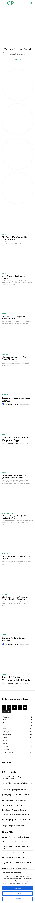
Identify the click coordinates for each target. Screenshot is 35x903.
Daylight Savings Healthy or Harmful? (14, 826)
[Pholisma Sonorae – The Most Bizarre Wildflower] (17, 341)
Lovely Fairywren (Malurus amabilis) (13, 853)
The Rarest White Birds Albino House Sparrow (15, 238)
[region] (17, 886)
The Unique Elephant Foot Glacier (13, 857)
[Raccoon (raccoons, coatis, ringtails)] (17, 381)
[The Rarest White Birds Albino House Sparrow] (17, 221)
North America (7, 513)
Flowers (5, 354)
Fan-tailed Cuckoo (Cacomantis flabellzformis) (16, 679)
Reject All (18, 899)
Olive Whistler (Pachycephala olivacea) (14, 277)
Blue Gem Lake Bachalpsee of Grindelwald (15, 815)
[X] (20, 707)
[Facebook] (4, 707)
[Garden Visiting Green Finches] (17, 621)
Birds (4, 234)
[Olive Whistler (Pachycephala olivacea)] (17, 260)
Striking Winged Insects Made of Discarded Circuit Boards (16, 795)
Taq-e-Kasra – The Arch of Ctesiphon (14, 810)
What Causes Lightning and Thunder (14, 790)
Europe (4, 594)
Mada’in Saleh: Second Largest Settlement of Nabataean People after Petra (16, 820)
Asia (3, 434)
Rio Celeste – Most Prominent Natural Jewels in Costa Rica (15, 598)
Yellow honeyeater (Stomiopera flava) (14, 842)
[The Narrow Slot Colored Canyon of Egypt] (17, 421)
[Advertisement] (17, 24)
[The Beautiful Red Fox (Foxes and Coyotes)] (17, 541)
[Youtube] (25, 707)
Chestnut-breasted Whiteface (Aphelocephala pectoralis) (14, 476)
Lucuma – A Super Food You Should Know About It (16, 847)
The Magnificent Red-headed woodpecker (15, 837)
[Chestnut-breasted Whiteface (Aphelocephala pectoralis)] (17, 460)
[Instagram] (9, 707)
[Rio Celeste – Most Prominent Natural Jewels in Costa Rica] (17, 581)
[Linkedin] (14, 707)
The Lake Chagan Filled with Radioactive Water (14, 517)
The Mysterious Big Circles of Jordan (14, 801)
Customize (17, 893)
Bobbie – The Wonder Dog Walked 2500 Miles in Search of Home (17, 784)
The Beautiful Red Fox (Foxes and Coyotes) (16, 557)
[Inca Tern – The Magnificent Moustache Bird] (17, 301)
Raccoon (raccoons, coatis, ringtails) (16, 399)
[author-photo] (3, 404)
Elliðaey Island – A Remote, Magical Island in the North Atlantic (16, 863)
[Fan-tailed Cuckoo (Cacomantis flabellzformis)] (17, 661)
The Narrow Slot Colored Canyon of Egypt (15, 439)
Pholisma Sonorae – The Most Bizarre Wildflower (14, 358)
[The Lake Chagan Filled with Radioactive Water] (17, 500)
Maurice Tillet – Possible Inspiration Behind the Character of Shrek (17, 778)
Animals (5, 394)
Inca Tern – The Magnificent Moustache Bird (14, 317)
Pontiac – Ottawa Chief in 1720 (12, 805)
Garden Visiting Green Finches (13, 639)
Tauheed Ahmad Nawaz (11, 404)
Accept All (17, 888)
